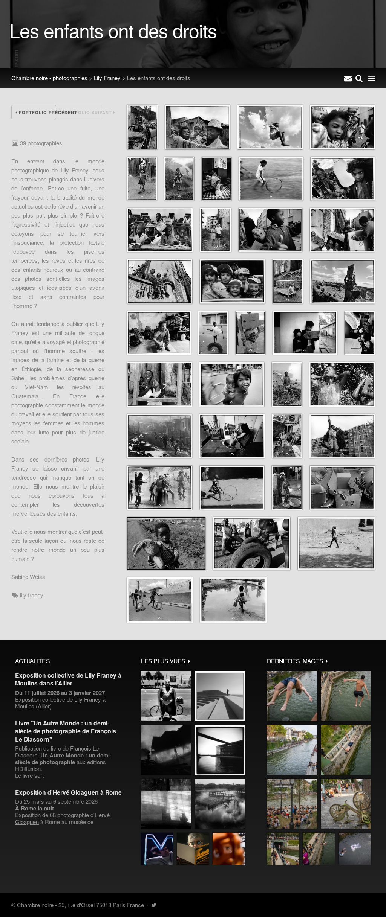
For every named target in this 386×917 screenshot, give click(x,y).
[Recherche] (359, 78)
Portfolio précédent (36, 112)
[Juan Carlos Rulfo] (229, 849)
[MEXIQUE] (166, 696)
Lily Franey (107, 78)
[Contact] (348, 78)
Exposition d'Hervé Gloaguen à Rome (68, 792)
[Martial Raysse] (157, 849)
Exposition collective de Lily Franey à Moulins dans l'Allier (68, 679)
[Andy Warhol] (193, 849)
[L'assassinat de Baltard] (166, 750)
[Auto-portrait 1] (166, 804)
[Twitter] (153, 905)
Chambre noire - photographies (49, 78)
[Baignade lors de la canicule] (292, 696)
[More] (189, 661)
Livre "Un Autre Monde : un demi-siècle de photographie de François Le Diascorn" (65, 731)
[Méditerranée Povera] (220, 696)
